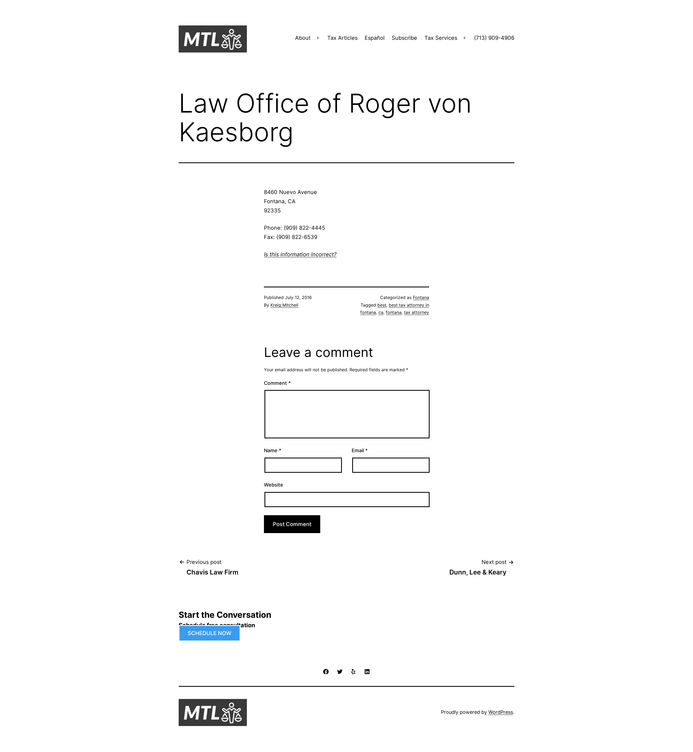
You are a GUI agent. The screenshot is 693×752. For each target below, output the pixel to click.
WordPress (500, 712)
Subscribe (404, 38)
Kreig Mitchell (284, 305)
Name (272, 450)
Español (375, 38)
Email (360, 450)
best (381, 305)
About (302, 38)
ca (380, 312)
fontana (393, 312)
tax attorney (416, 312)
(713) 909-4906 (494, 38)
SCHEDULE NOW (209, 633)
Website (273, 485)
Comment (277, 383)
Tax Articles (342, 38)
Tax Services (440, 38)
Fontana (421, 297)
